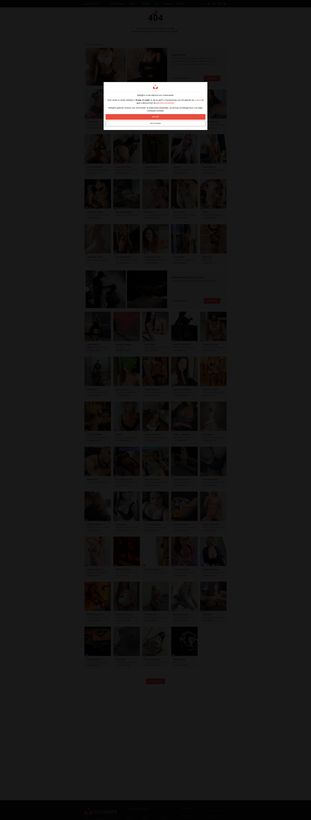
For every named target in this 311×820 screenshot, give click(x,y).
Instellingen (155, 123)
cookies (198, 100)
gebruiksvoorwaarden (165, 103)
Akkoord (155, 117)
